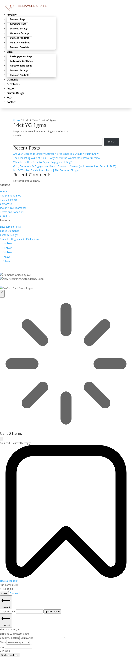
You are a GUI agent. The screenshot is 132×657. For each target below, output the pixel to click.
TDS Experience (9, 199)
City (2, 646)
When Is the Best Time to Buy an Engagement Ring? (42, 162)
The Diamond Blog (10, 195)
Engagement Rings (10, 226)
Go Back (6, 607)
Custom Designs (9, 235)
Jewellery (11, 14)
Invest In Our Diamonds (13, 207)
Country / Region (9, 637)
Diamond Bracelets (19, 47)
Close (4, 593)
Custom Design (15, 93)
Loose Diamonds (9, 230)
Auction (11, 88)
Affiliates (5, 216)
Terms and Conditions (12, 212)
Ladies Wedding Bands (21, 61)
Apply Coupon (52, 611)
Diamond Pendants (19, 37)
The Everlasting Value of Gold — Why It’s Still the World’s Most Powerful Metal (56, 158)
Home (16, 120)
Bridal (10, 51)
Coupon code (8, 611)
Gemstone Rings (18, 23)
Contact (11, 102)
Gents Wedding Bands (21, 65)
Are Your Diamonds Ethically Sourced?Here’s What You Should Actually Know (55, 153)
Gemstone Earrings (19, 33)
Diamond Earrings (19, 28)
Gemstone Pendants (20, 42)
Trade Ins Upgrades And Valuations (19, 239)
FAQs (10, 97)
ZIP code (5, 650)
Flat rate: (10, 629)
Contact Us (6, 203)
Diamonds (12, 79)
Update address (9, 654)
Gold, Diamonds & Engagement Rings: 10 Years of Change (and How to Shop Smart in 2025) (64, 166)
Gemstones (13, 84)
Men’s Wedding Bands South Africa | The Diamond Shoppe (46, 170)
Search (17, 135)
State (3, 642)
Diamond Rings (17, 19)
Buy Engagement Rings (21, 56)
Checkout (14, 593)
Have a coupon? (9, 580)
